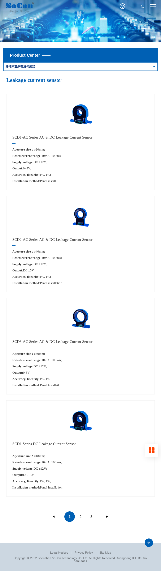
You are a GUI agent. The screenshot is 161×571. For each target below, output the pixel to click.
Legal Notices (59, 552)
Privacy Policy (84, 552)
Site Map (105, 552)
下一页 (107, 516)
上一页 (54, 516)
